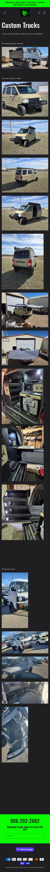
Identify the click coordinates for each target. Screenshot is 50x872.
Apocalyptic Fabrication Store (21, 867)
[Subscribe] (42, 836)
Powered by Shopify (38, 867)
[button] (4, 12)
